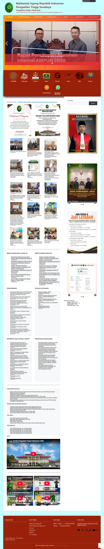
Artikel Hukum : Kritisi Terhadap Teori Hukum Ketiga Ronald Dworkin (19, 361)
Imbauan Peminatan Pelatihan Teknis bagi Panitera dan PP (48, 266)
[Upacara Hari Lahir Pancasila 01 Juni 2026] (51, 188)
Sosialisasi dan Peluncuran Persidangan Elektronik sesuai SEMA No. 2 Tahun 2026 (34, 153)
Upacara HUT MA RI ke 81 (18, 151)
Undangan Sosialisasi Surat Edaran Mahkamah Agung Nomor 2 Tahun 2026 (28, 396)
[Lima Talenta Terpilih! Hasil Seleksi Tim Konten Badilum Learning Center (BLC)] (33, 166)
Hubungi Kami (79, 17)
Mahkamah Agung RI (35, 523)
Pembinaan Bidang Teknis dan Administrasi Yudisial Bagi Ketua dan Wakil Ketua (17, 197)
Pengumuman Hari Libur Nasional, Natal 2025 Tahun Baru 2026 (20, 297)
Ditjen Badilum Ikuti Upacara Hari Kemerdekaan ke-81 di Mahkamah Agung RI (49, 274)
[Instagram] (86, 530)
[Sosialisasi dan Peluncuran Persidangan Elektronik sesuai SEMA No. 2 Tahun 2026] (33, 144)
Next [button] (97, 43)
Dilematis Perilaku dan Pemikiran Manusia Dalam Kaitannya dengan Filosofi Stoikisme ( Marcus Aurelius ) (19, 357)
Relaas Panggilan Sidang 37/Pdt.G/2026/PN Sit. (44, 292)
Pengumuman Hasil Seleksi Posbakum (18, 321)
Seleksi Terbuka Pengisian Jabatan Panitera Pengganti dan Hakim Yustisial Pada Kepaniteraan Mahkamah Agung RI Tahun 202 (49, 260)
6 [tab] (54, 63)
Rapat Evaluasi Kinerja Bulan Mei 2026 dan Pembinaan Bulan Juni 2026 (34, 197)
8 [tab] (58, 63)
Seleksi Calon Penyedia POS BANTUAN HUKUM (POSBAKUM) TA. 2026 (21, 307)
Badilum (31, 532)
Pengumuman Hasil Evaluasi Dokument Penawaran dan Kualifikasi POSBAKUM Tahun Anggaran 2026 (19, 302)
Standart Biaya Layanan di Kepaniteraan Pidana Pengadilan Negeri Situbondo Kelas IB (18, 372)
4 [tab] (50, 63)
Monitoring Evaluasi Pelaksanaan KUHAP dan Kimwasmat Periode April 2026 (34, 242)
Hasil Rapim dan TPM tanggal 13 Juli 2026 (20, 419)
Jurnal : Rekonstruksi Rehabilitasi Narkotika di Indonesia (18, 349)
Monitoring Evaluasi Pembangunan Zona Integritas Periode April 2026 (17, 242)
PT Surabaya (33, 534)
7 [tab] (56, 63)
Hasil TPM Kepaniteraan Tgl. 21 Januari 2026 (20, 428)
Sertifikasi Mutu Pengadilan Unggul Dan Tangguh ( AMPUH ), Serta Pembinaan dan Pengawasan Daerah (52, 154)
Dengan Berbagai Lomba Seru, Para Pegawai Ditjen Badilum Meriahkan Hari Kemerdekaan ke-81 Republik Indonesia (49, 281)
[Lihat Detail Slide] (82, 182)
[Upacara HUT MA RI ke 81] (16, 144)
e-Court (31, 528)
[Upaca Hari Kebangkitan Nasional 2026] (33, 208)
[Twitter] (82, 530)
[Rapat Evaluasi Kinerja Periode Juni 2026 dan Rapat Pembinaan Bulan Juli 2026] (16, 166)
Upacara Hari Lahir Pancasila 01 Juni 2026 (51, 196)
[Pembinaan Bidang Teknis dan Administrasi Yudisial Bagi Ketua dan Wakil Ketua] (16, 188)
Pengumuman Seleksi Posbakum (19, 324)
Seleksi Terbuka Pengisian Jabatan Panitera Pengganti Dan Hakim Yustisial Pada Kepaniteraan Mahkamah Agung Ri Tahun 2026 (21, 269)
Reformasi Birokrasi (94, 17)
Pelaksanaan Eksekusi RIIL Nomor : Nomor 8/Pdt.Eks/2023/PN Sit (51, 216)
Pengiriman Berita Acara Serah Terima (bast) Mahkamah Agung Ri (21, 257)
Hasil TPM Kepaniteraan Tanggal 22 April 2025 (21, 432)
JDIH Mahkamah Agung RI (37, 526)
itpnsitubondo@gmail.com (62, 545)
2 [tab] (46, 63)
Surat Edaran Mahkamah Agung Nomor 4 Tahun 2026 (20, 275)
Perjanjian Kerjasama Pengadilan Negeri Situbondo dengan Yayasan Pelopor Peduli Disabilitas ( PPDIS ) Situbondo (47, 361)
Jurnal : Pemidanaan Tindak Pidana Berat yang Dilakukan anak (19, 352)
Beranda (10, 17)
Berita (65, 17)
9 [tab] (60, 63)
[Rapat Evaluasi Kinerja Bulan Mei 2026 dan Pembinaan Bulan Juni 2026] (33, 188)
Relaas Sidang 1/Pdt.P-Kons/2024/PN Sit (48, 303)
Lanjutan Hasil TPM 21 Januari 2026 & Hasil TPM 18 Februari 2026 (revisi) (27, 422)
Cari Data (70, 100)
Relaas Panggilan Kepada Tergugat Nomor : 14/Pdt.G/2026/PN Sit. (47, 296)
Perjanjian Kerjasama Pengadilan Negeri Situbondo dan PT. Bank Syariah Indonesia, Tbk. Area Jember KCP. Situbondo (47, 356)
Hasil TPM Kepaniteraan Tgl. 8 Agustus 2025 (20, 430)
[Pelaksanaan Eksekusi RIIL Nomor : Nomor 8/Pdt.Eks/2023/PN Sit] (51, 208)
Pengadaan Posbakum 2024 (18, 326)
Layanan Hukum (52, 17)
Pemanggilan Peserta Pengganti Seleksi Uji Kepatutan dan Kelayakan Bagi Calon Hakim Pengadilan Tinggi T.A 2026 (33, 398)
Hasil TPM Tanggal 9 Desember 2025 (19, 418)
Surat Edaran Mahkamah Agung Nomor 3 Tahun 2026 (20, 279)
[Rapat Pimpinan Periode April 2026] (51, 233)
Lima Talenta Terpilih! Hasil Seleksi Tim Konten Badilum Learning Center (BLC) (34, 174)
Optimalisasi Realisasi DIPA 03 (48, 270)
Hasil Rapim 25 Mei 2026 (16, 420)
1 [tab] (44, 63)
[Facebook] (78, 530)
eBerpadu (32, 530)
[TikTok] (90, 530)
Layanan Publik (38, 17)
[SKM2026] (82, 278)
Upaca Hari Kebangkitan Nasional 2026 (34, 216)
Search (93, 103)
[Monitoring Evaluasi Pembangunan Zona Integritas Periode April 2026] (16, 233)
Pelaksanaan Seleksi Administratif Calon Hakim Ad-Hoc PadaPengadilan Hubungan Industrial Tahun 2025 (20, 316)
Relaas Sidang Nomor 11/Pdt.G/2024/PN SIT (44, 306)
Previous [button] (7, 43)
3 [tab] (48, 63)
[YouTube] (94, 530)
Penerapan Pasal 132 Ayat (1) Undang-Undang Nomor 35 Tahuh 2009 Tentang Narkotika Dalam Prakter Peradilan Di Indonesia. (19, 344)
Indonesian (87, 1)
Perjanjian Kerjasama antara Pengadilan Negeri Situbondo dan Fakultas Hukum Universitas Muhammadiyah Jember (47, 366)
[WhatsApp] (97, 530)
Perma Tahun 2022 (15, 376)
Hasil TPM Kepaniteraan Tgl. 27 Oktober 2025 (21, 429)
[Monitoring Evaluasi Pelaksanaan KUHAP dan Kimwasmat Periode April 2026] (33, 233)
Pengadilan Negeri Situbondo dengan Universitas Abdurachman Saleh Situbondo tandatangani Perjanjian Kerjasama (52, 176)
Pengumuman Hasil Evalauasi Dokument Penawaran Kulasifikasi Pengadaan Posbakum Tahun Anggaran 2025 (20, 330)
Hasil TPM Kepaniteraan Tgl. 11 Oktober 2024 (21, 433)
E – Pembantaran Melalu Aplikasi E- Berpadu (19, 368)
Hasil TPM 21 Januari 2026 (16, 421)
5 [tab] (52, 63)
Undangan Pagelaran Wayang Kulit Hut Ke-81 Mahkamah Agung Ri (21, 262)
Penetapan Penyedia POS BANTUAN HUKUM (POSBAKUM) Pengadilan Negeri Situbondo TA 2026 (21, 293)
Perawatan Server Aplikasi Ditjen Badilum (19, 311)
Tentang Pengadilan (24, 17)
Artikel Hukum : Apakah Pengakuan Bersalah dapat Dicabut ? (19, 364)
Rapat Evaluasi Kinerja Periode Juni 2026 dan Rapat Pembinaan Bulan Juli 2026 (17, 174)
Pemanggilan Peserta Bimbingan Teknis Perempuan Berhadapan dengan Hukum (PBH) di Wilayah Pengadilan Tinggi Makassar (33, 400)
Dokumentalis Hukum (15, 378)
